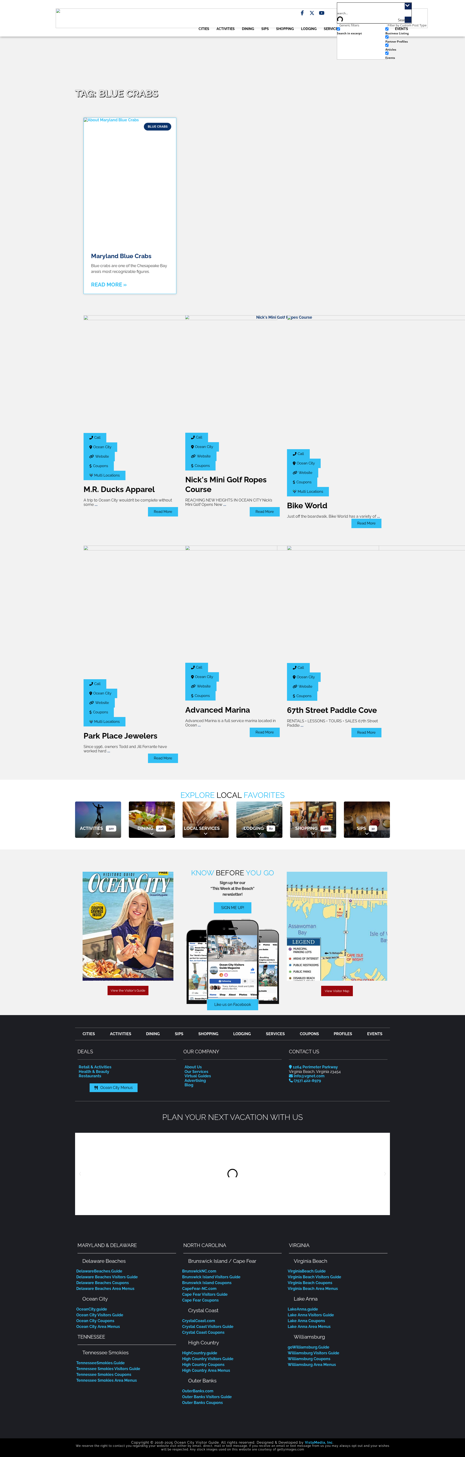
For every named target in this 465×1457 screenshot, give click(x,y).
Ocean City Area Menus (98, 1326)
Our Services (196, 1071)
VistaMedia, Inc (319, 1442)
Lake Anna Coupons (306, 1320)
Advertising (195, 1080)
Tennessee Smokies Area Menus (106, 1380)
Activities (226, 29)
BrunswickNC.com (199, 1271)
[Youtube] (321, 13)
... (96, 504)
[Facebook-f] (302, 13)
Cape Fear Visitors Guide (205, 1294)
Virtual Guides (198, 1076)
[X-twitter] (312, 13)
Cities (204, 29)
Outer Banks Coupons (202, 1402)
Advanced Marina (217, 709)
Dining (248, 29)
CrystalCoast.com (198, 1320)
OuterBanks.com (197, 1391)
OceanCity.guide (91, 1309)
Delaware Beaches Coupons (102, 1282)
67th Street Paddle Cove (332, 710)
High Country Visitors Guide (207, 1359)
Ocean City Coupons (95, 1320)
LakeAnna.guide (303, 1309)
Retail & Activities (95, 1067)
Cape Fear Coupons (200, 1300)
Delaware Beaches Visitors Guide (107, 1277)
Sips (265, 29)
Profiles (343, 1034)
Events (374, 1034)
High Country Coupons (203, 1364)
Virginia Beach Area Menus (313, 1288)
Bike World (307, 505)
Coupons (309, 1034)
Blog (189, 1085)
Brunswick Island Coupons (207, 1282)
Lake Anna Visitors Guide (311, 1315)
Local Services (202, 828)
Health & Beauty (94, 1071)
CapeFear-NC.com (199, 1288)
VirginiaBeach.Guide (307, 1271)
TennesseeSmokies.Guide (100, 1363)
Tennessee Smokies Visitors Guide (108, 1368)
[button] (80, 1174)
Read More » (109, 284)
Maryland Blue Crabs (121, 256)
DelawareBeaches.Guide (99, 1271)
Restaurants (90, 1076)
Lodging (309, 29)
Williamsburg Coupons (309, 1359)
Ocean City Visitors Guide (99, 1315)
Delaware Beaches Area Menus (105, 1288)
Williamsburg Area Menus (312, 1364)
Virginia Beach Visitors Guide (314, 1277)
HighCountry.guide (199, 1353)
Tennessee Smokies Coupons (103, 1374)
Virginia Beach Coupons (310, 1282)
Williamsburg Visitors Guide (313, 1353)
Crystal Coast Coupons (203, 1332)
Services (332, 29)
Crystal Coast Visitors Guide (207, 1326)
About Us (193, 1067)
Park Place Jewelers (120, 735)
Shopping (285, 29)
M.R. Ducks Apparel (119, 489)
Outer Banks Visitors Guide (207, 1397)
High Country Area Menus (206, 1370)
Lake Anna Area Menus (309, 1326)
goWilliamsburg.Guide (308, 1347)
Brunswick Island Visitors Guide (211, 1277)
